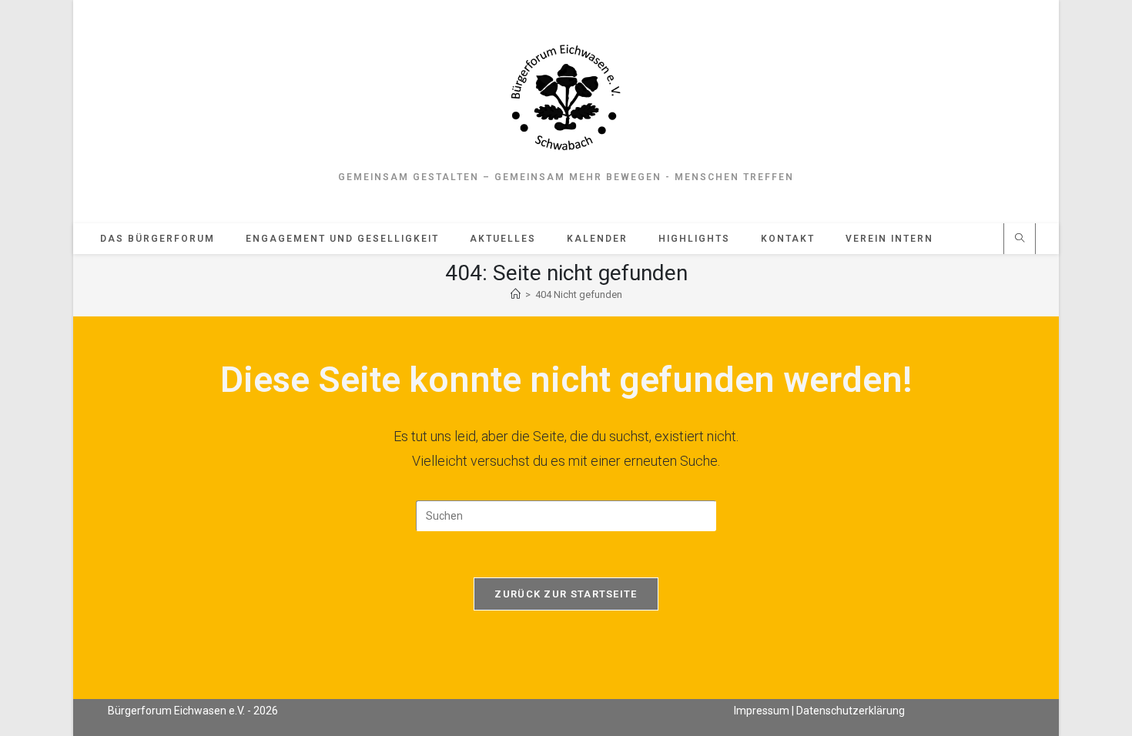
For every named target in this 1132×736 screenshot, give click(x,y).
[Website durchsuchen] (1019, 239)
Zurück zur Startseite (565, 594)
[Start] (516, 294)
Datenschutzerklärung (850, 710)
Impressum (761, 710)
